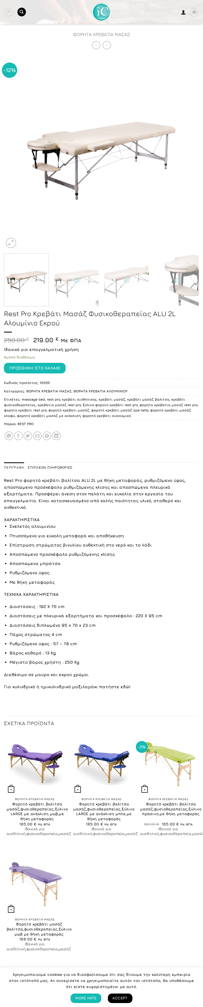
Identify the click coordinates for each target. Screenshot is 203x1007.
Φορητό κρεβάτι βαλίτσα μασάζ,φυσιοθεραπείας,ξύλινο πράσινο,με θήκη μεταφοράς (170, 809)
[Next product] (96, 45)
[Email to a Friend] (37, 435)
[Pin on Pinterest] (47, 435)
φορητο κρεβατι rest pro (25, 410)
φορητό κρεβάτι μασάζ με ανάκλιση (49, 416)
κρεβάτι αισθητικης (79, 399)
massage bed (33, 399)
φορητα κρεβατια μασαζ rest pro (168, 405)
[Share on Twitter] (28, 435)
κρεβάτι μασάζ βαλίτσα (148, 399)
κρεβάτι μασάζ (112, 399)
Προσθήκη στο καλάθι (35, 367)
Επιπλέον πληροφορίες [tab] (50, 467)
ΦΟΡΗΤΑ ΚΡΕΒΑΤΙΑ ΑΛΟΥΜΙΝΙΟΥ (100, 391)
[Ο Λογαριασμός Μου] (183, 12)
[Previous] (14, 152)
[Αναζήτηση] (21, 12)
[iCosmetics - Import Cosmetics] (101, 12)
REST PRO (25, 424)
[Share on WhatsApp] (8, 435)
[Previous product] (107, 45)
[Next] (188, 152)
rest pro (53, 399)
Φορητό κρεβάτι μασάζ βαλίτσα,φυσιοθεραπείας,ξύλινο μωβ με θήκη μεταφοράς (39, 929)
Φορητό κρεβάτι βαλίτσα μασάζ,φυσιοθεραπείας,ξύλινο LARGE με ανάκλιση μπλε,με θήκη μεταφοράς (104, 811)
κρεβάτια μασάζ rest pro (59, 405)
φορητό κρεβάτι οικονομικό (106, 416)
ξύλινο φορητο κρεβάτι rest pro (110, 405)
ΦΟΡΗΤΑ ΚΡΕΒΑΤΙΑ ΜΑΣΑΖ (101, 34)
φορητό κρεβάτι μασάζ (68, 410)
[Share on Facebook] (18, 435)
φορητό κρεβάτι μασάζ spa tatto (119, 410)
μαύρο (42, 674)
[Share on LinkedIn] (56, 435)
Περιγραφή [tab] (14, 467)
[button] (8, 12)
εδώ (125, 686)
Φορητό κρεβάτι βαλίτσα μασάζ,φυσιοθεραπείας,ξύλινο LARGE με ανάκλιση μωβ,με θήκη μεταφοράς (37, 811)
